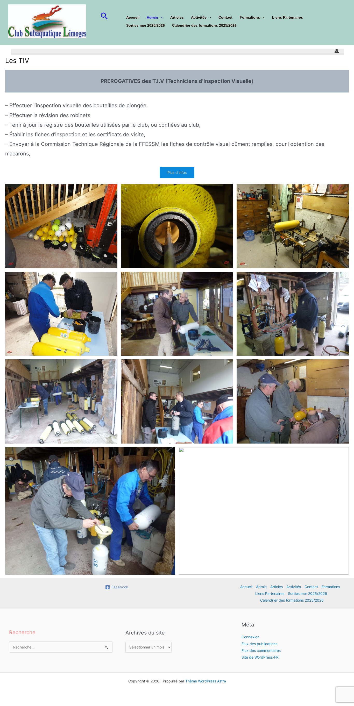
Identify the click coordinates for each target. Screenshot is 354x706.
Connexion (250, 637)
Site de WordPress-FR (260, 657)
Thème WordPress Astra (205, 681)
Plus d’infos (177, 172)
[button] (104, 16)
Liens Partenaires (287, 17)
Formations (250, 17)
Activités (199, 17)
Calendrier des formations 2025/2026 (204, 25)
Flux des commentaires (261, 650)
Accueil (132, 17)
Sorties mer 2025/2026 (145, 25)
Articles (177, 17)
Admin (152, 17)
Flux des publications (259, 643)
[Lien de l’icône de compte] (336, 51)
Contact (225, 17)
